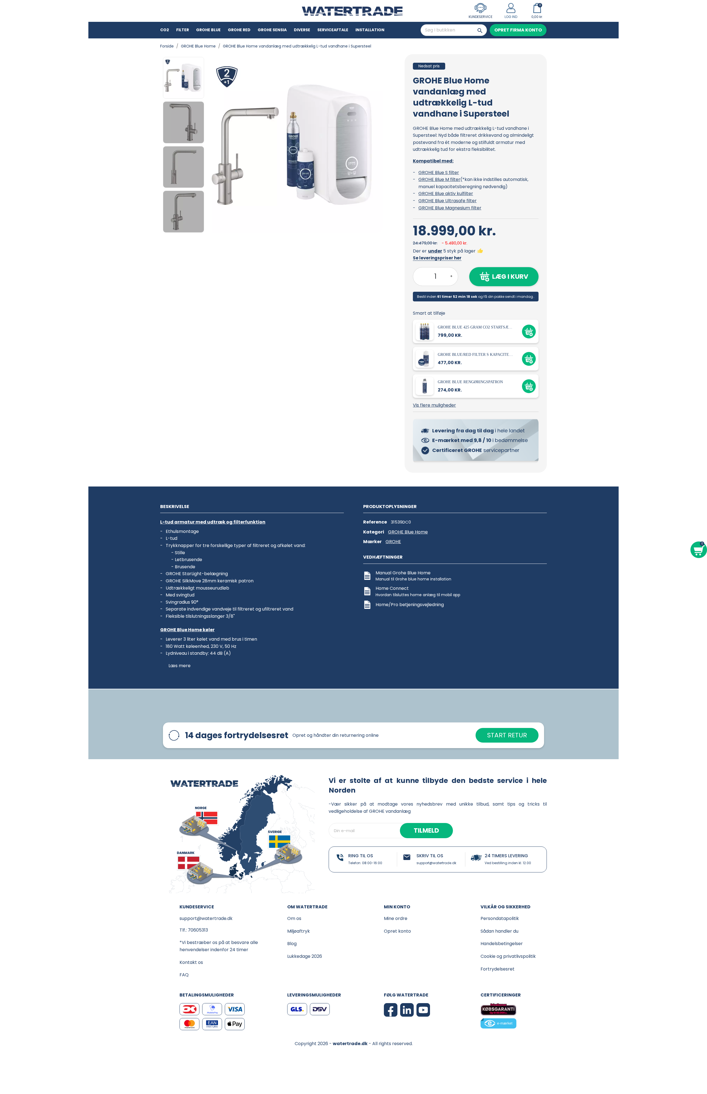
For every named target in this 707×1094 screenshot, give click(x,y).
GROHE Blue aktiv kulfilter (445, 193)
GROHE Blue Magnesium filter (449, 208)
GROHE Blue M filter (439, 179)
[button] (518, 30)
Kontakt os (191, 962)
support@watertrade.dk (436, 863)
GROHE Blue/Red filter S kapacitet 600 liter (476, 355)
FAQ (184, 975)
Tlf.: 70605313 (194, 930)
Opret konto (397, 931)
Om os (294, 918)
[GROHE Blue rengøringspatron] (425, 386)
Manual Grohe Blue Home (403, 573)
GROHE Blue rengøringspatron (470, 382)
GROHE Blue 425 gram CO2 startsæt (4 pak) (476, 327)
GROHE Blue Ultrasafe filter (447, 201)
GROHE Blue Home (408, 532)
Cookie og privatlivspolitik (508, 956)
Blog (292, 943)
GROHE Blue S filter (438, 172)
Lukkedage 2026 (304, 956)
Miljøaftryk (298, 931)
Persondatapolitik (500, 918)
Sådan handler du (499, 931)
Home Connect (392, 588)
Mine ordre (395, 918)
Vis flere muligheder (434, 405)
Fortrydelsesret (498, 969)
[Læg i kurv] (529, 331)
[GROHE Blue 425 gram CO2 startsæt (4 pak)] (425, 331)
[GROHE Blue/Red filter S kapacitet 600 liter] (425, 358)
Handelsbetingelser (502, 943)
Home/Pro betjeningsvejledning (410, 604)
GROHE (393, 541)
